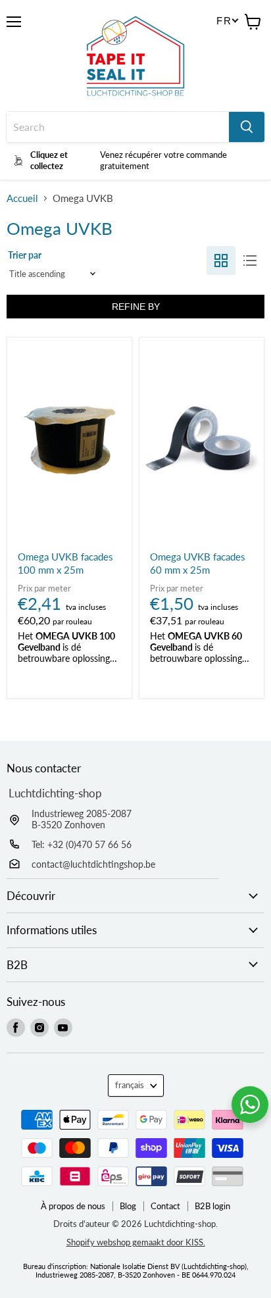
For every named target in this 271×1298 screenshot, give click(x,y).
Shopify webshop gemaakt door (135, 1242)
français (129, 1085)
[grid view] (221, 260)
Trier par (24, 255)
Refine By (136, 306)
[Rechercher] (246, 127)
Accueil (22, 198)
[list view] (249, 260)
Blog (128, 1206)
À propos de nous (73, 1206)
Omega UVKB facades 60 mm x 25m (197, 563)
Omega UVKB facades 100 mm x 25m (65, 563)
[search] (118, 127)
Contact (165, 1206)
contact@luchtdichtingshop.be (93, 864)
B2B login (212, 1206)
